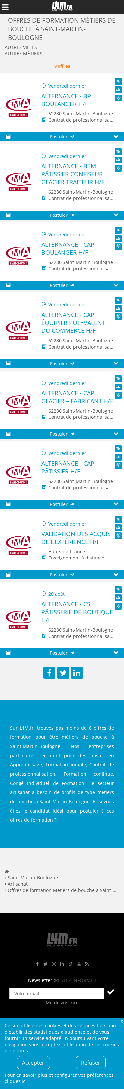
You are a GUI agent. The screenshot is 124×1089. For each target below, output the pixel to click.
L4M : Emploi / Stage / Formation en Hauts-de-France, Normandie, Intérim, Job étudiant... (62, 7)
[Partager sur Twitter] (63, 673)
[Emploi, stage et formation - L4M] (7, 871)
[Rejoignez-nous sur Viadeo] (70, 964)
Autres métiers (23, 53)
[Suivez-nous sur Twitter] (46, 964)
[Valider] (111, 992)
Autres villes (21, 47)
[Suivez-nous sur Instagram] (54, 964)
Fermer (121, 1021)
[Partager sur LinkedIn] (77, 673)
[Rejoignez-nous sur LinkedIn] (62, 964)
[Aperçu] (115, 136)
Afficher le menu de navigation (5, 7)
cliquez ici (16, 1081)
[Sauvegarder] (8, 136)
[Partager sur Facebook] (49, 673)
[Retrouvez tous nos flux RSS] (87, 964)
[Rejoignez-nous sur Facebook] (37, 964)
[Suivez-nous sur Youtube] (79, 964)
